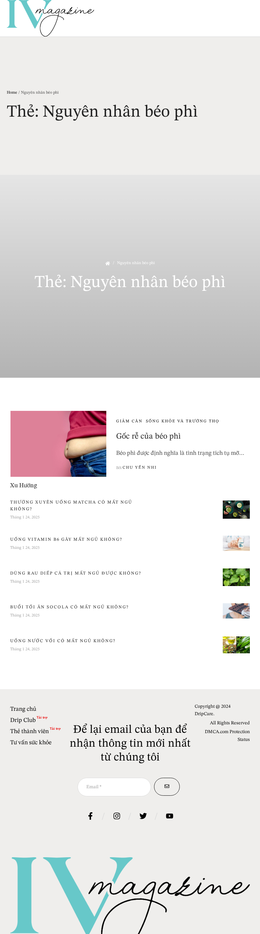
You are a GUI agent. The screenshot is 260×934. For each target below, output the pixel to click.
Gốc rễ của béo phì (148, 437)
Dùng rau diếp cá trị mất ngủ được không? (75, 573)
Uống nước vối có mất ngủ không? (62, 641)
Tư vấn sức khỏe (30, 743)
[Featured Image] (58, 444)
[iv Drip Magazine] (50, 18)
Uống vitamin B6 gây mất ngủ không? (66, 539)
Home (12, 93)
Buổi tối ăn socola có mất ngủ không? (69, 607)
